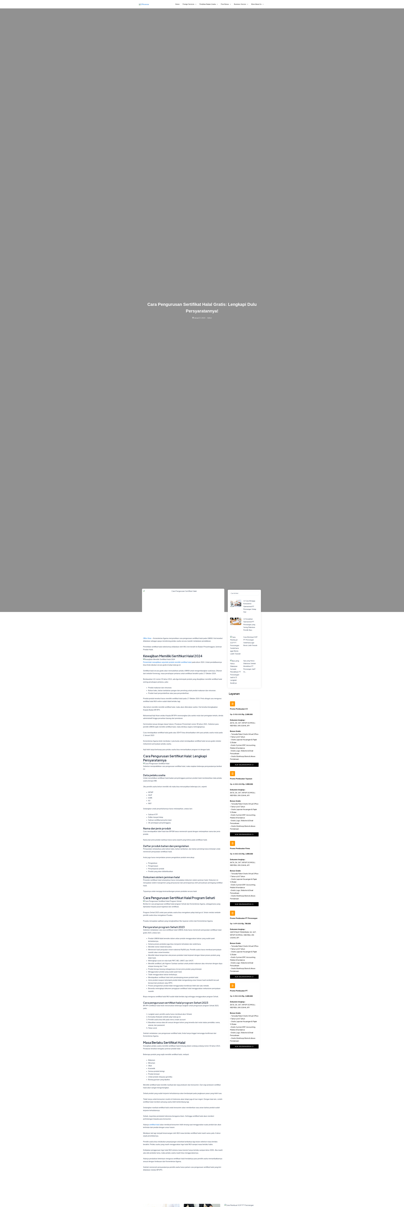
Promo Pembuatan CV (239, 709)
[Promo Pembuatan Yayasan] (232, 773)
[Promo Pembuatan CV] (232, 703)
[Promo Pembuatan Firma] (232, 843)
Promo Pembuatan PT (239, 991)
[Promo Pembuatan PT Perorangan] (232, 913)
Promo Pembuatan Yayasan (241, 779)
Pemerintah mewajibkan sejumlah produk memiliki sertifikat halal (167, 662)
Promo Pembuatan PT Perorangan (243, 918)
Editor (209, 318)
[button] (195, 4)
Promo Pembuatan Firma (240, 848)
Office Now (147, 638)
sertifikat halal (154, 1125)
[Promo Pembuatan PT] (232, 985)
